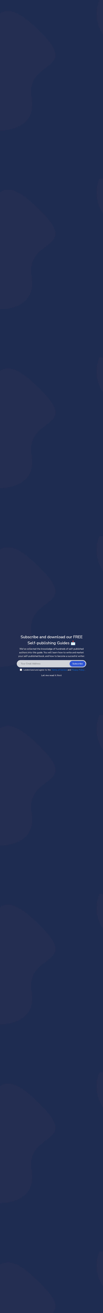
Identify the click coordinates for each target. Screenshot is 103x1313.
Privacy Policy (78, 670)
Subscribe (77, 663)
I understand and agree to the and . (54, 670)
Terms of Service (59, 670)
